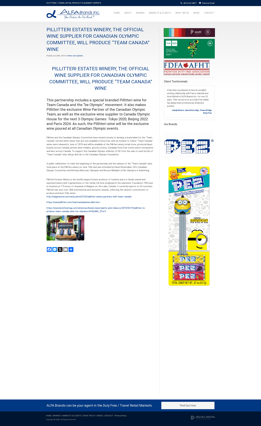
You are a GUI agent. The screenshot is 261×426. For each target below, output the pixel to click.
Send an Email (208, 3)
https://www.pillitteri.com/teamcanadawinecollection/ (73, 202)
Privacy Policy (120, 415)
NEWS (196, 13)
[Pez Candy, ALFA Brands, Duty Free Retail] (189, 208)
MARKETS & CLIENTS (160, 13)
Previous (167, 260)
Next (211, 260)
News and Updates (75, 56)
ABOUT (128, 13)
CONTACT (209, 13)
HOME (117, 13)
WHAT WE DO (182, 13)
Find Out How (188, 405)
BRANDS (140, 13)
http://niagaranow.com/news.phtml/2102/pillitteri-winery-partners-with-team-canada (89, 196)
